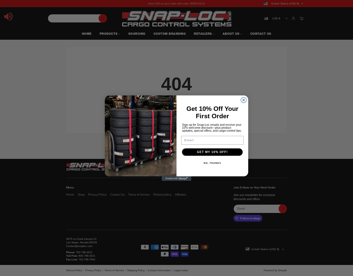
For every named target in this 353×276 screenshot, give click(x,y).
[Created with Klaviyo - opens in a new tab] (176, 178)
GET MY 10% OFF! (212, 152)
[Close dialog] (243, 100)
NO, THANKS (212, 163)
